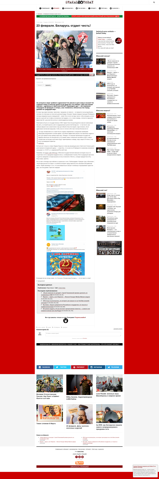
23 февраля (57, 327)
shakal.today (61, 288)
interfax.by (41, 143)
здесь (91, 75)
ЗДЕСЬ (117, 16)
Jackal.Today (101, 39)
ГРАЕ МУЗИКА (81, 449)
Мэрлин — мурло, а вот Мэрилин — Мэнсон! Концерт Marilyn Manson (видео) (66, 297)
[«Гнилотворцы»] (109, 248)
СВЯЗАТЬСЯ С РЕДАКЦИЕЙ (79, 466)
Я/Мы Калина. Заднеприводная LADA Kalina (79, 398)
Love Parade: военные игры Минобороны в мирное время (108, 394)
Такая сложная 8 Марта (46, 423)
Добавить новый (118, 328)
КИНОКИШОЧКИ (73, 449)
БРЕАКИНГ (66, 449)
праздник (64, 327)
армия (49, 327)
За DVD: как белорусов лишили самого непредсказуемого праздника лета (109, 427)
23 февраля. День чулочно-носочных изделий (77, 427)
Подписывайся (80, 317)
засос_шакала (42, 327)
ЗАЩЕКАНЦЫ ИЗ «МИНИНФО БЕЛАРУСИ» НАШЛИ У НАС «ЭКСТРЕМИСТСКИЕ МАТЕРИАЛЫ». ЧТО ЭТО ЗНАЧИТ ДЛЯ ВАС (79, 344)
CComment (85, 338)
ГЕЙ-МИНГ (88, 449)
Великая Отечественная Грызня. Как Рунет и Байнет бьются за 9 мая (47, 396)
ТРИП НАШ (94, 449)
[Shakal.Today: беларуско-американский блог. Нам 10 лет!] (79, 2)
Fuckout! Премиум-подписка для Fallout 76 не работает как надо (144, 467)
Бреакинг (40, 13)
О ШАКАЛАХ (101, 449)
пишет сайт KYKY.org (51, 153)
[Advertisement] (65, 94)
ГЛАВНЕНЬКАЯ (59, 449)
